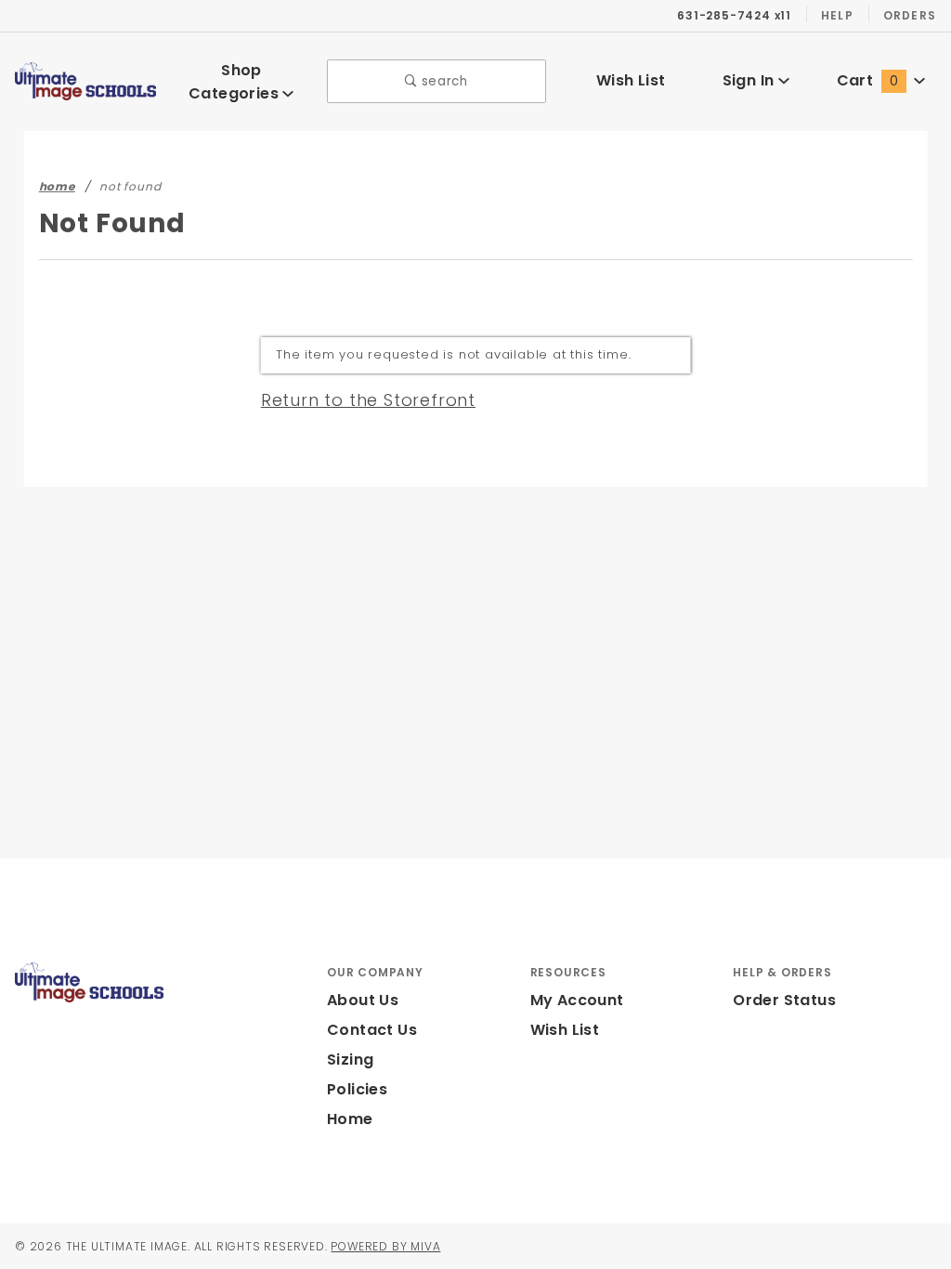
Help (837, 15)
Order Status (784, 1000)
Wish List (631, 80)
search (442, 81)
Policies (357, 1089)
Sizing (350, 1059)
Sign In (750, 80)
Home (350, 1119)
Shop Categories (235, 81)
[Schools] (85, 80)
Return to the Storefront (368, 400)
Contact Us (372, 1029)
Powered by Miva (385, 1246)
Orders (909, 15)
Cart (867, 80)
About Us (362, 1000)
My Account (577, 1000)
